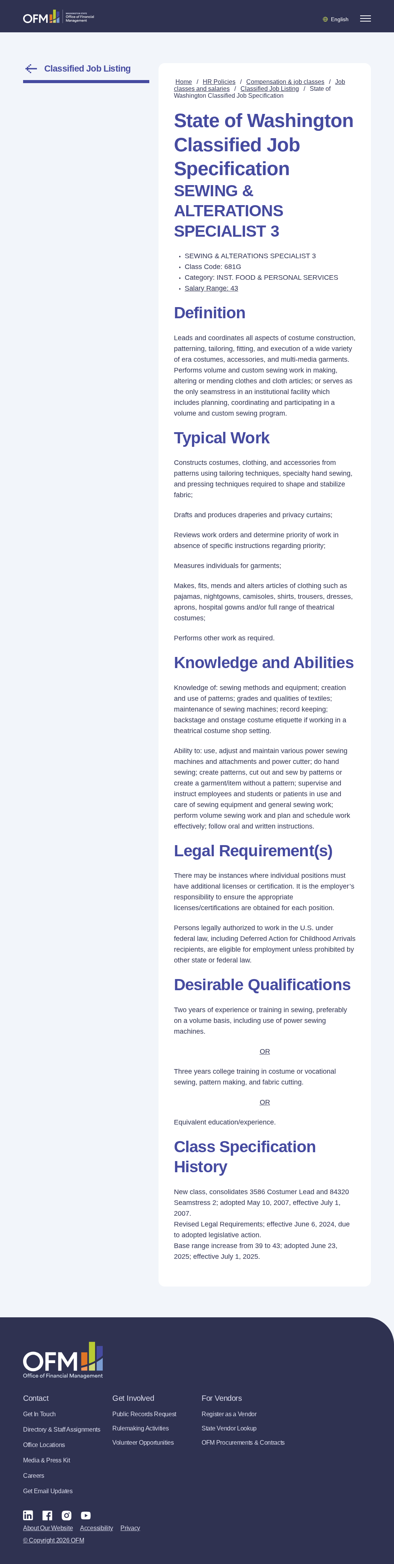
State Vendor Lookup (229, 1428)
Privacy (130, 1528)
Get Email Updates (48, 1491)
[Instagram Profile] (67, 1515)
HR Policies (219, 82)
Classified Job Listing (87, 68)
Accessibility (96, 1528)
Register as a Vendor (229, 1414)
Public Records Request (144, 1414)
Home (183, 82)
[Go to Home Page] (58, 16)
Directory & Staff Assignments (61, 1429)
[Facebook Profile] (47, 1515)
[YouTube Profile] (86, 1515)
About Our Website (48, 1528)
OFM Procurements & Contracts (243, 1442)
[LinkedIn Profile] (28, 1515)
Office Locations (44, 1445)
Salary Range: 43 (211, 288)
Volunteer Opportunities (143, 1442)
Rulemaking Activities (140, 1428)
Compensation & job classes (285, 82)
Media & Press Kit (46, 1460)
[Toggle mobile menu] (365, 18)
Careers (33, 1475)
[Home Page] (63, 1360)
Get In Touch (39, 1414)
